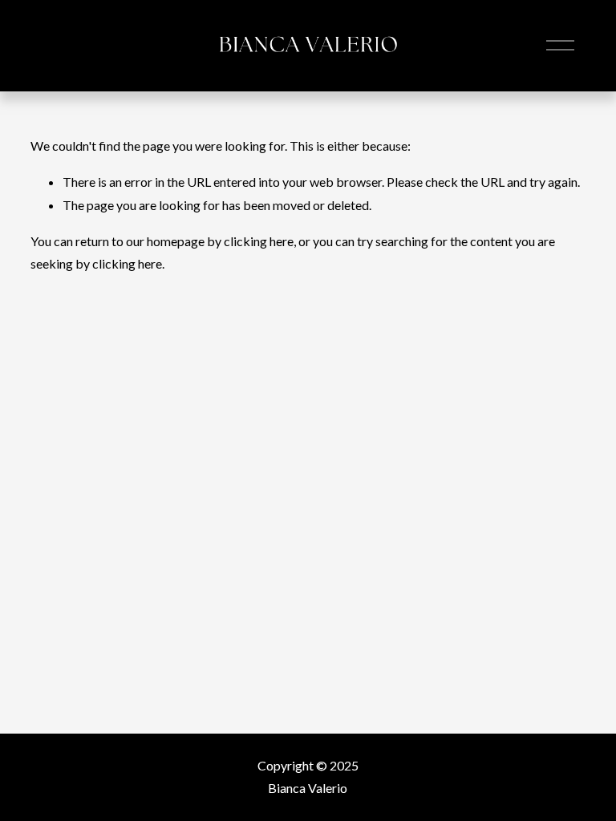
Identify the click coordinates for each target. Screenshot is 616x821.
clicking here (259, 241)
